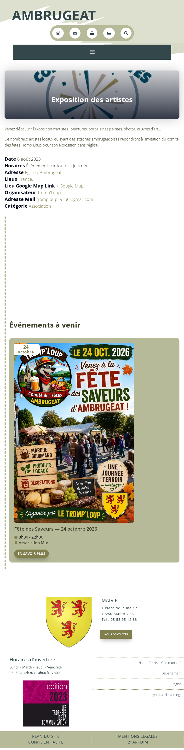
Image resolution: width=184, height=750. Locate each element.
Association (40, 206)
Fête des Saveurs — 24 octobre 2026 (55, 529)
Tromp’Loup (49, 192)
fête (44, 542)
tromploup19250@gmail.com (64, 199)
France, (26, 179)
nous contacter (116, 634)
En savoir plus (31, 553)
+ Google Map (70, 186)
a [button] (92, 52)
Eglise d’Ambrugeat (43, 172)
